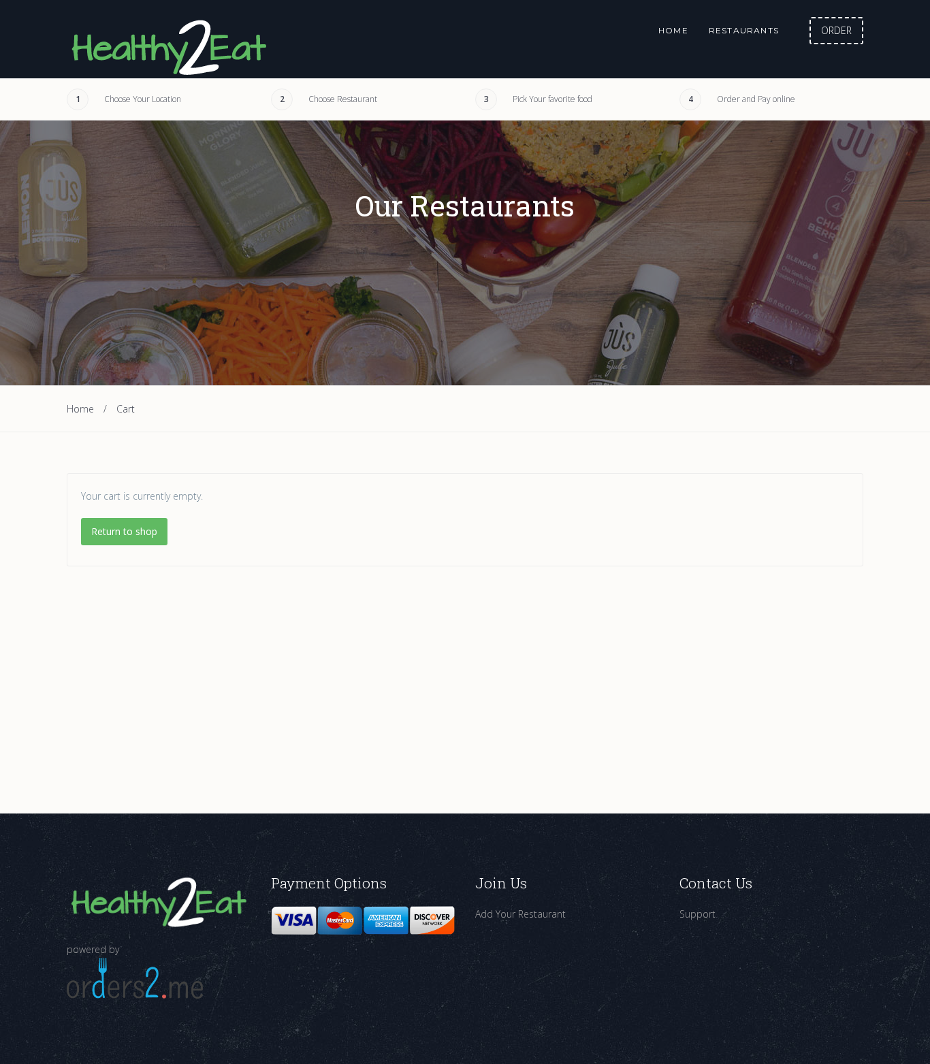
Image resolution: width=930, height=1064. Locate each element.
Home (673, 30)
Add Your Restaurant (520, 913)
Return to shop (124, 531)
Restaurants (744, 30)
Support (697, 913)
